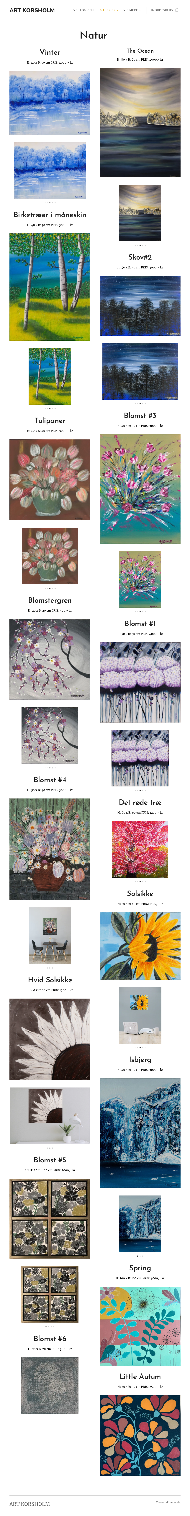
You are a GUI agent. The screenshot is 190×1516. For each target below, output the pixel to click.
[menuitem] (84, 10)
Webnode (175, 1502)
